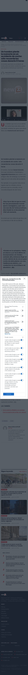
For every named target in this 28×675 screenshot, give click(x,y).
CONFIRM (8, 394)
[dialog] (14, 337)
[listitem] (14, 307)
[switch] (22, 310)
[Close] (24, 279)
